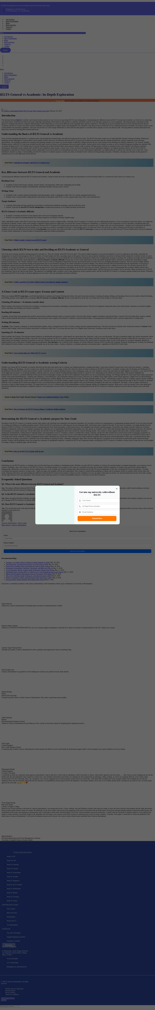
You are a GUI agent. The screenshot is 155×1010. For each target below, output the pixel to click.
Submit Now (97, 518)
